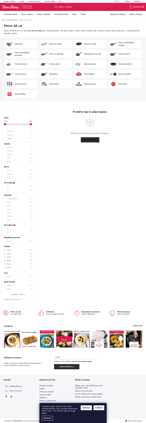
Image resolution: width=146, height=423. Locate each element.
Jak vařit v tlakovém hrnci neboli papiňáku (89, 394)
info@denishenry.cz (15, 386)
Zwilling (19, 161)
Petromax (19, 154)
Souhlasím (99, 408)
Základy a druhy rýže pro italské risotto (88, 397)
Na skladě (19, 131)
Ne (19, 190)
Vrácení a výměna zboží (47, 401)
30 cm (19, 261)
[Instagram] (11, 396)
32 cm (19, 264)
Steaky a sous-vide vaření (83, 391)
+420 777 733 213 (15, 391)
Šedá (19, 177)
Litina (19, 213)
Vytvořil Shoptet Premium (135, 421)
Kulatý (19, 276)
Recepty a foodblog (9, 2)
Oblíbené (19, 138)
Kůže (19, 209)
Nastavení (47, 418)
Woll (19, 158)
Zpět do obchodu (90, 140)
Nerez (19, 220)
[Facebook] (6, 396)
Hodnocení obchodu (34, 2)
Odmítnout (86, 408)
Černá (19, 170)
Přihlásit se (70, 367)
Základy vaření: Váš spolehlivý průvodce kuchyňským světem (88, 387)
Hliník (19, 206)
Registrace (137, 1)
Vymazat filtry (17, 294)
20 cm (19, 250)
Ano (19, 186)
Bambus (19, 202)
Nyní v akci (19, 135)
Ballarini (19, 147)
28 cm (19, 257)
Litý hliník (19, 216)
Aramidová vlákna (19, 199)
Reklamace (43, 398)
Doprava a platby (50, 2)
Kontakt (22, 2)
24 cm (19, 254)
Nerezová (19, 174)
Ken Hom (19, 151)
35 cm (19, 268)
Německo (19, 285)
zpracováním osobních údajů (82, 361)
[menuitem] (10, 14)
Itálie (19, 289)
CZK (116, 1)
